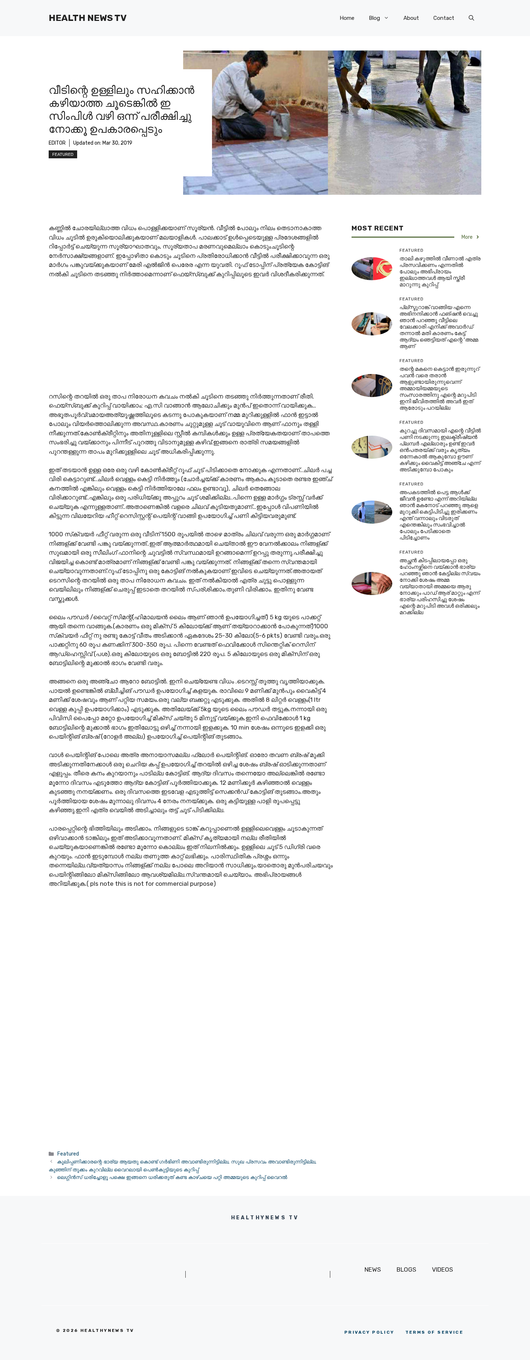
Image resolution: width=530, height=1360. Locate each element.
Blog (374, 18)
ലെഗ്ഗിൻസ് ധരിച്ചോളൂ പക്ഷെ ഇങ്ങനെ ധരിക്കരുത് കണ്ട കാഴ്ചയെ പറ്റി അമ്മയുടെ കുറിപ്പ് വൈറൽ (172, 1177)
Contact (443, 18)
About (411, 18)
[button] (471, 18)
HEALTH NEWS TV (88, 18)
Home (347, 18)
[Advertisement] (193, 338)
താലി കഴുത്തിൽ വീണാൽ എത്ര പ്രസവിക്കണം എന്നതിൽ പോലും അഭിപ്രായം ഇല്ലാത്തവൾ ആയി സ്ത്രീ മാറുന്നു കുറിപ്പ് (440, 271)
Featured (63, 154)
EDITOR (57, 143)
